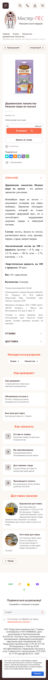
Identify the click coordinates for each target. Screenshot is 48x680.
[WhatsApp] (27, 156)
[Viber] (23, 156)
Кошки (16, 34)
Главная (6, 34)
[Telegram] (19, 156)
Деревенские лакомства (13, 36)
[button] (6, 6)
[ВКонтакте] (11, 156)
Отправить (42, 612)
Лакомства (27, 34)
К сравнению (14, 146)
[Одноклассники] (15, 156)
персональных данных (18, 621)
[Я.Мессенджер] (7, 156)
